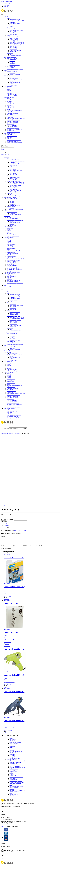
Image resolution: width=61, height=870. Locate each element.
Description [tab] (6, 524)
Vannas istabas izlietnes (15, 37)
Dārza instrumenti (8, 86)
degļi (11, 744)
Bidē (11, 54)
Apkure (8, 18)
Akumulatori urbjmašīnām (13, 121)
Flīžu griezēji (10, 117)
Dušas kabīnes (13, 28)
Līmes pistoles (10, 114)
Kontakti (6, 6)
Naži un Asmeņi (13, 126)
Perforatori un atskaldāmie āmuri (14, 110)
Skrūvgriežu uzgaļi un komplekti (14, 129)
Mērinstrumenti (10, 124)
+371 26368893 (7, 3)
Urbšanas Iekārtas (11, 112)
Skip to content (13, 1)
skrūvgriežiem (13, 756)
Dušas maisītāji (13, 49)
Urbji (11, 793)
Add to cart (3, 521)
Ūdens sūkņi (12, 61)
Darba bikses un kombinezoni (14, 140)
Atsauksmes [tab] (6, 525)
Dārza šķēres (10, 87)
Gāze (11, 765)
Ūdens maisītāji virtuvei (15, 45)
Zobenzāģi (9, 101)
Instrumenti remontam (9, 97)
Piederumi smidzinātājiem (13, 95)
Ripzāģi (8, 109)
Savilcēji (12, 83)
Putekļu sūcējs (10, 105)
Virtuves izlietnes (14, 38)
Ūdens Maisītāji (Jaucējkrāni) (13, 41)
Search (5, 426)
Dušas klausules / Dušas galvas (17, 42)
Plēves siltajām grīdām (15, 23)
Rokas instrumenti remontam (13, 132)
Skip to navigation (5, 1)
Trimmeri (12, 62)
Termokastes (12, 73)
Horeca (5, 70)
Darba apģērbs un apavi (9, 133)
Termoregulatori (13, 24)
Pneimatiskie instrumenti (12, 113)
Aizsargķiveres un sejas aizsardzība (15, 142)
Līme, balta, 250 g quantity (7, 519)
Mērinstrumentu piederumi (13, 128)
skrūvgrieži (12, 755)
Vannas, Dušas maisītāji (15, 50)
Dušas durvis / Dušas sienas (16, 30)
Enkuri (11, 81)
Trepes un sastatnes (11, 116)
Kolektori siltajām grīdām (15, 19)
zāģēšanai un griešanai (15, 758)
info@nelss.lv (7, 5)
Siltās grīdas (12, 22)
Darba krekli (9, 137)
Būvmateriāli (7, 75)
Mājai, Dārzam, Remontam (10, 57)
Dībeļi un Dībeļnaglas (15, 82)
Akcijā (5, 285)
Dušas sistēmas (13, 47)
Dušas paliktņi (13, 31)
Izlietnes (8, 35)
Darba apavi (9, 134)
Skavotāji (9, 99)
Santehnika (6, 16)
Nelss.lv (4, 826)
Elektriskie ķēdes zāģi (15, 65)
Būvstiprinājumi (13, 740)
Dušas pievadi (13, 32)
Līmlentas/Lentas (14, 78)
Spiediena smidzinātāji (12, 94)
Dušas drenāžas (13, 34)
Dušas (8, 27)
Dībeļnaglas (12, 746)
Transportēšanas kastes (12, 71)
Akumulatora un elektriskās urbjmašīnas (16, 118)
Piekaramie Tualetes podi (15, 55)
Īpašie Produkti (7, 286)
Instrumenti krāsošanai (12, 125)
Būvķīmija (9, 77)
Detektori (12, 67)
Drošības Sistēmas (11, 66)
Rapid (25, 530)
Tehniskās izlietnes (14, 39)
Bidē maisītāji (13, 51)
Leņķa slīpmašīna (11, 107)
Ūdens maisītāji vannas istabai (17, 43)
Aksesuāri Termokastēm (15, 74)
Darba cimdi (9, 138)
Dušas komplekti (13, 46)
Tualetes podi (10, 53)
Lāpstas (8, 89)
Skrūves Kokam (13, 85)
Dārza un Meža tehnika (12, 58)
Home (2, 433)
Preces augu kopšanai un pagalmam (15, 69)
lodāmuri (12, 750)
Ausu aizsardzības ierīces (12, 141)
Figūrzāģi (9, 102)
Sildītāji (11, 26)
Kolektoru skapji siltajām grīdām (17, 20)
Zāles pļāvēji (12, 63)
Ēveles (8, 98)
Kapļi (8, 91)
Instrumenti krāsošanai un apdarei (17, 767)
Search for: (3, 145)
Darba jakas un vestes (12, 136)
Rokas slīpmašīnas (11, 103)
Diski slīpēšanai (10, 130)
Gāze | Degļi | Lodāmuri (12, 122)
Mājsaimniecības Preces (15, 752)
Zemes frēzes (13, 59)
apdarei (11, 736)
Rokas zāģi (9, 93)
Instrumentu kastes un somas (13, 120)
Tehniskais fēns (10, 106)
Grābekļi (9, 90)
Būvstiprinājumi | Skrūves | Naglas (15, 79)
